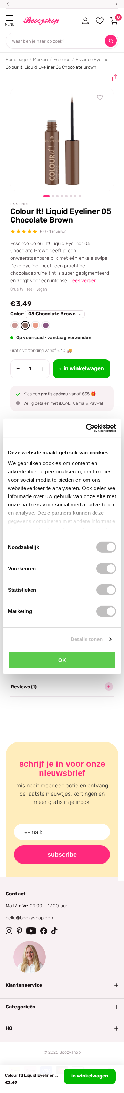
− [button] (18, 369)
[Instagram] (9, 930)
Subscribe (62, 854)
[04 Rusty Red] (14, 325)
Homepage (17, 59)
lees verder (83, 281)
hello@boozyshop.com (30, 918)
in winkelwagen (89, 1076)
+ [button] (42, 369)
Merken (40, 59)
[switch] (106, 568)
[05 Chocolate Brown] (25, 325)
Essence (61, 59)
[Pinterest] (19, 930)
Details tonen (87, 639)
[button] (112, 78)
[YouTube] (31, 930)
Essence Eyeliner (93, 59)
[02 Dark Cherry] (45, 325)
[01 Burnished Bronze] (35, 325)
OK (62, 660)
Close (62, 985)
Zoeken (111, 41)
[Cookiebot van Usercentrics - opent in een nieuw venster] (87, 428)
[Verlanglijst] (100, 98)
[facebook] (43, 930)
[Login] (85, 20)
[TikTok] (54, 930)
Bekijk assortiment (9, 18)
